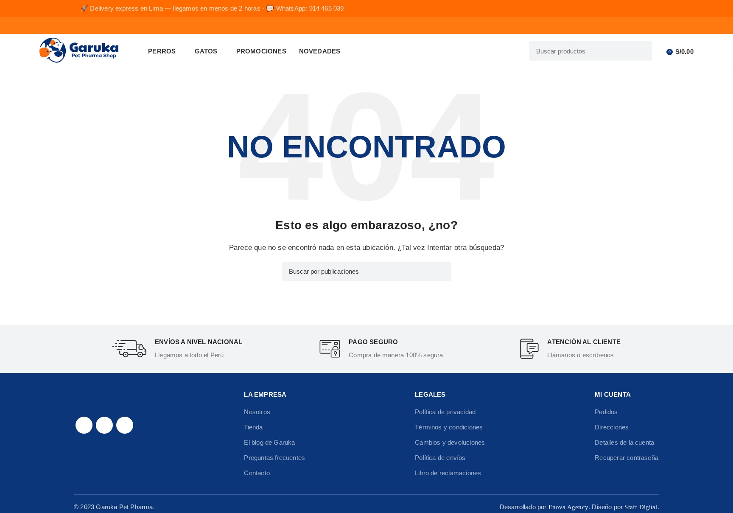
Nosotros (257, 411)
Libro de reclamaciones (448, 473)
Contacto (257, 473)
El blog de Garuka (269, 442)
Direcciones (612, 427)
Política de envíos (440, 457)
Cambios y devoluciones (450, 442)
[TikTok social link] (124, 425)
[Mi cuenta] (660, 50)
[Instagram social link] (104, 425)
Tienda (253, 427)
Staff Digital (640, 507)
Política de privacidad (445, 411)
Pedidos (606, 411)
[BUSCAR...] (642, 51)
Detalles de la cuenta (624, 442)
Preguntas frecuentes (274, 457)
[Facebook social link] (84, 425)
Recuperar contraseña (626, 457)
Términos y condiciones (449, 427)
